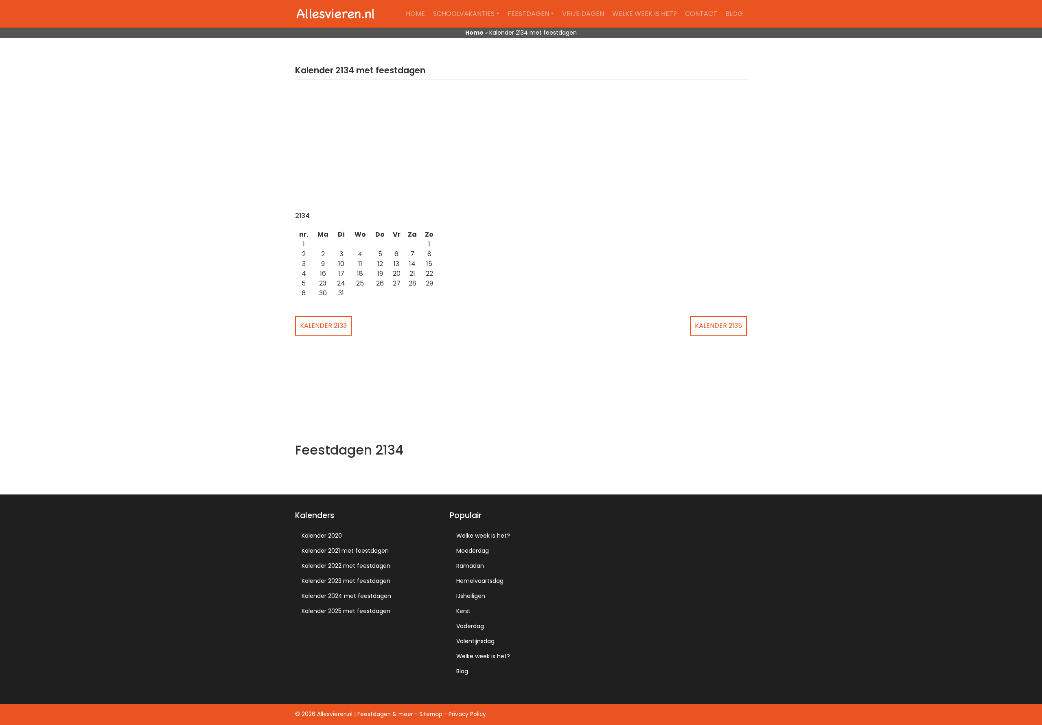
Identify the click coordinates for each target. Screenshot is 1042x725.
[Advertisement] (521, 151)
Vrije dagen (583, 13)
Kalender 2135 (718, 325)
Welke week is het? (644, 13)
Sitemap (430, 714)
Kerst (463, 611)
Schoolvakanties (464, 13)
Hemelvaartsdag (479, 581)
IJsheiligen (470, 596)
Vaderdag (470, 626)
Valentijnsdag (475, 641)
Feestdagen (528, 13)
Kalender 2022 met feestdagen (346, 566)
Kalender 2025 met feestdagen (346, 611)
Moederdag (472, 551)
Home (415, 13)
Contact (701, 13)
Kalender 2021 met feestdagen (345, 551)
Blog (734, 13)
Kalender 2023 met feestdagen (346, 581)
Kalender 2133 (323, 325)
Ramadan (470, 566)
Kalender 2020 (322, 536)
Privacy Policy (467, 714)
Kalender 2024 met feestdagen (346, 596)
